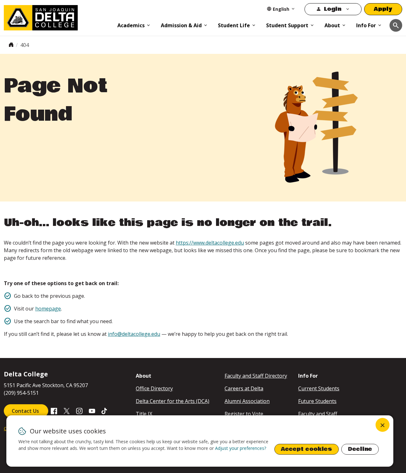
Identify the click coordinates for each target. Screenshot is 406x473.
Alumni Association (247, 401)
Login (332, 9)
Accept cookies (306, 449)
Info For (366, 25)
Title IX (144, 413)
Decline (360, 449)
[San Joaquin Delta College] (57, 16)
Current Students (318, 388)
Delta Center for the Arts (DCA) (172, 401)
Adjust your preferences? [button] (240, 448)
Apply (383, 9)
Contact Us (26, 410)
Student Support (287, 25)
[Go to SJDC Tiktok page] (104, 410)
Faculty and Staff (317, 413)
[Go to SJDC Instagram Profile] (79, 410)
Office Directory (154, 388)
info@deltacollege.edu (134, 333)
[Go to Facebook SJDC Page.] (54, 410)
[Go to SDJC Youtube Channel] (92, 410)
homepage (48, 308)
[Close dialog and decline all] (383, 425)
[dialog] (199, 441)
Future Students (317, 401)
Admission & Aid (181, 25)
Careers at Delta (244, 388)
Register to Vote (244, 413)
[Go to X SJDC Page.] (66, 410)
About (332, 25)
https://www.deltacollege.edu (210, 242)
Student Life (234, 25)
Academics (131, 25)
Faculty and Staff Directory (256, 375)
